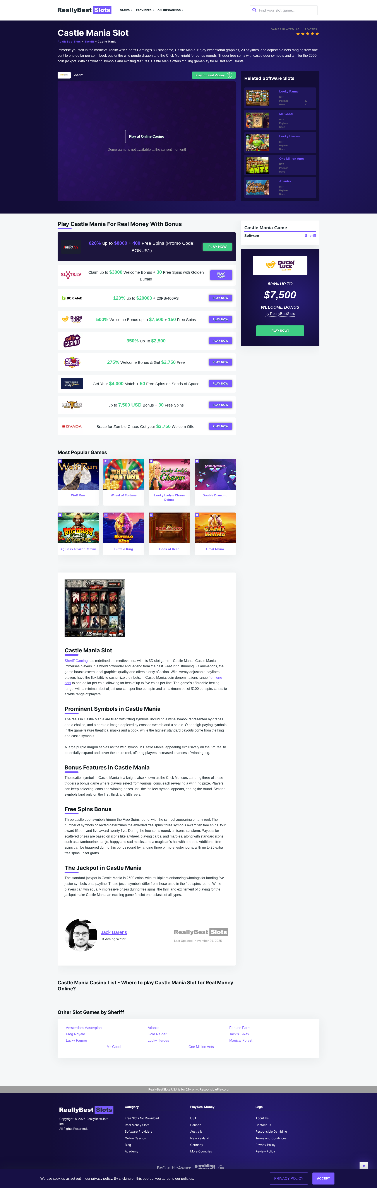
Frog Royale (75, 1034)
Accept (323, 1178)
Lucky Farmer (76, 1040)
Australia (196, 1131)
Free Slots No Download (142, 1118)
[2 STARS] (303, 34)
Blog (128, 1145)
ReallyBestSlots (69, 41)
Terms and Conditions (270, 1138)
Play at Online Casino (146, 136)
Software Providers (138, 1131)
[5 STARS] (317, 34)
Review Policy (265, 1151)
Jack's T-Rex (239, 1034)
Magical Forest (240, 1040)
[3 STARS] (307, 34)
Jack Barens (114, 932)
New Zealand (199, 1138)
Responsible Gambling (271, 1131)
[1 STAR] (298, 34)
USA (193, 1118)
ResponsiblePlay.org (214, 1089)
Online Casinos (169, 10)
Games (125, 10)
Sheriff (89, 41)
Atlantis (153, 1028)
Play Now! (280, 330)
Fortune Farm (239, 1028)
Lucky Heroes (158, 1040)
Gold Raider (157, 1034)
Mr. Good (114, 1047)
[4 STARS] (312, 34)
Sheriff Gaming (76, 661)
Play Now (217, 247)
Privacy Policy (265, 1145)
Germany (196, 1145)
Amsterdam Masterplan (84, 1028)
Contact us (263, 1125)
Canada (195, 1125)
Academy (131, 1151)
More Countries (201, 1151)
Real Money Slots (137, 1125)
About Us (262, 1118)
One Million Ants (201, 1047)
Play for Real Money (213, 75)
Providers (143, 10)
